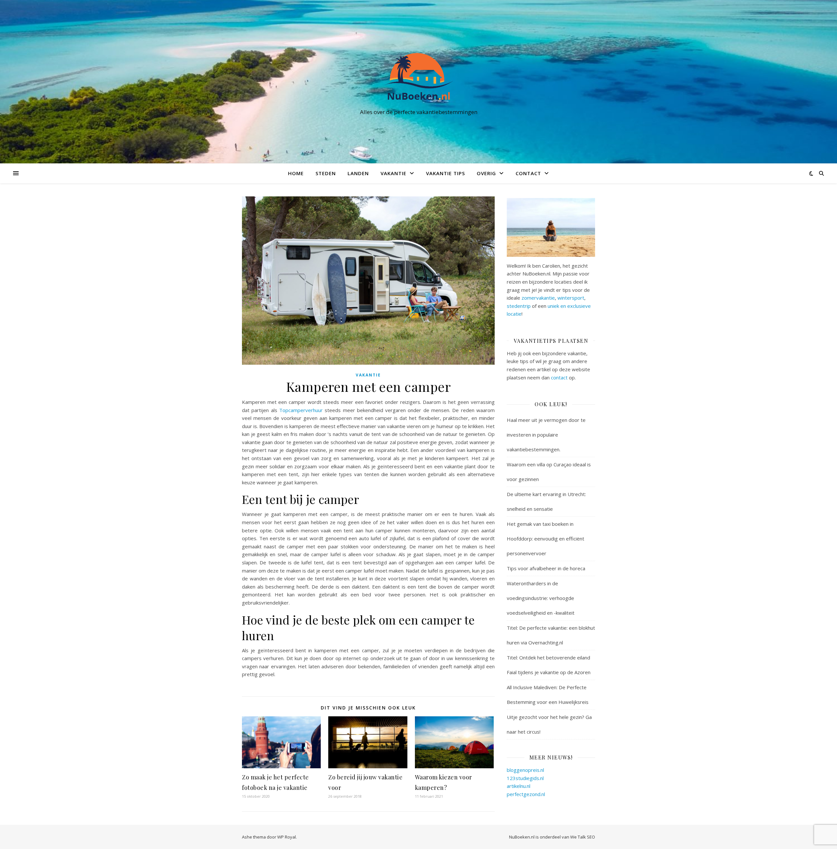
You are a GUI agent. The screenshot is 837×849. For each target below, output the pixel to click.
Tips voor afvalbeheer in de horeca (546, 568)
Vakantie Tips (445, 173)
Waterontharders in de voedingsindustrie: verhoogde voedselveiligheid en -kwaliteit (540, 598)
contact (559, 377)
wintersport (570, 297)
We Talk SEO (582, 837)
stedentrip (519, 306)
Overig (486, 173)
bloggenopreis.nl (525, 770)
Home (296, 173)
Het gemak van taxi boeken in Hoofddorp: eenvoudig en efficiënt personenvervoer (545, 539)
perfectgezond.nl (526, 794)
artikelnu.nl (518, 786)
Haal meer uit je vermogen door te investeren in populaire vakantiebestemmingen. (546, 435)
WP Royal (286, 837)
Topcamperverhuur (301, 410)
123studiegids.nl (525, 778)
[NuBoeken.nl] (418, 75)
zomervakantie (538, 297)
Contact (528, 173)
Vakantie (393, 173)
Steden (326, 173)
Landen (358, 173)
